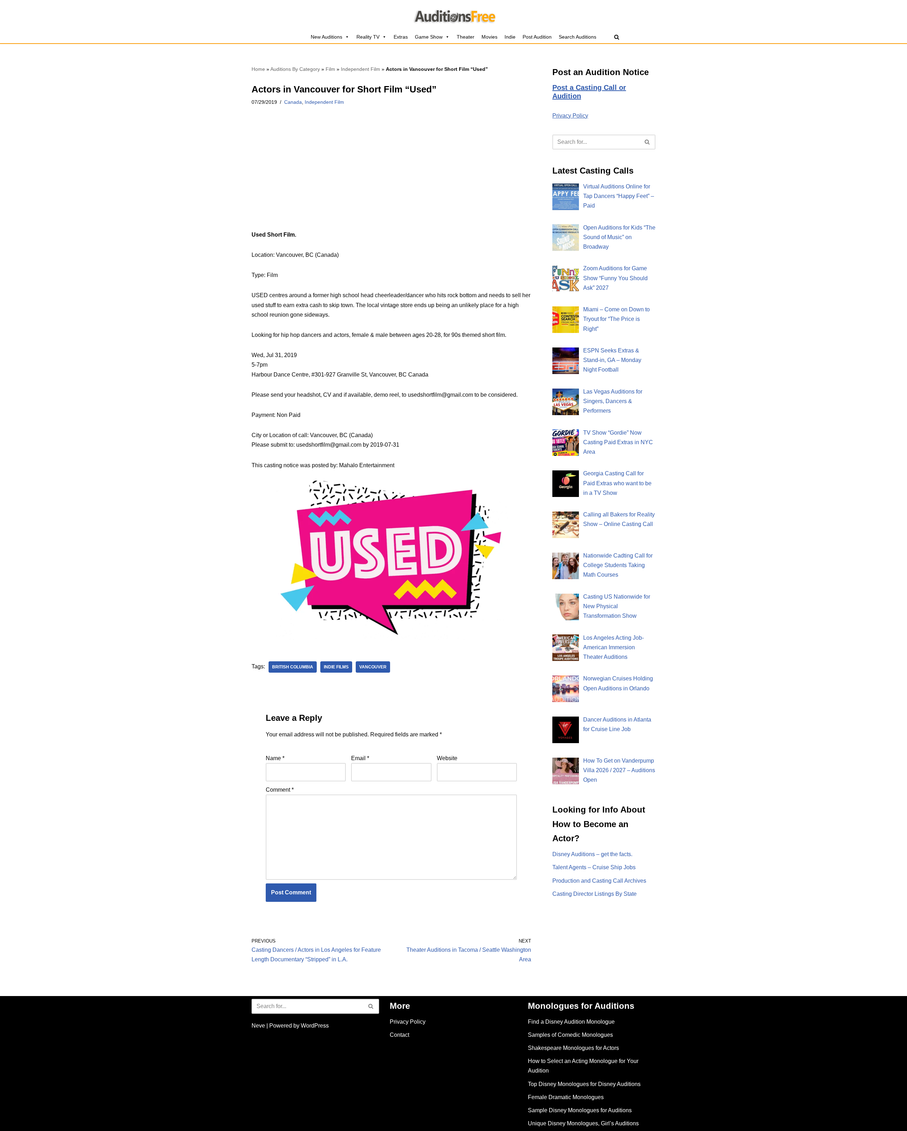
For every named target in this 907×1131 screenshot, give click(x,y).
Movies (489, 37)
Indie (510, 37)
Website (447, 758)
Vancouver (373, 667)
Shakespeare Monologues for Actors (573, 1048)
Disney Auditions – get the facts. (592, 854)
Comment (280, 790)
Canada (293, 102)
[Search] (616, 37)
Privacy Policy (570, 116)
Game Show (429, 37)
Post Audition (537, 37)
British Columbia (292, 667)
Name (275, 758)
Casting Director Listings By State (594, 894)
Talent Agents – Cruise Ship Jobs (594, 867)
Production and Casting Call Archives (599, 881)
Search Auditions (577, 37)
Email (360, 758)
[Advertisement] (391, 177)
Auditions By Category (295, 69)
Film (330, 69)
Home (258, 69)
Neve (258, 1026)
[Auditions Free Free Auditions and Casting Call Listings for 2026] (453, 15)
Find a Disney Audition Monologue (571, 1022)
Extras (401, 37)
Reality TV (367, 37)
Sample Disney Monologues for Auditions (580, 1110)
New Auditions (326, 37)
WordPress (315, 1026)
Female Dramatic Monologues (566, 1097)
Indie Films (336, 667)
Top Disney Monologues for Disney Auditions (584, 1084)
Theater (465, 37)
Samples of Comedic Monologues (570, 1035)
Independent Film (360, 69)
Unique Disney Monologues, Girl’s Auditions (583, 1123)
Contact (399, 1035)
